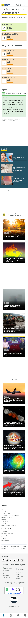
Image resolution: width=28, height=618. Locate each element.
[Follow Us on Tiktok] (14, 560)
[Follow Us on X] (22, 560)
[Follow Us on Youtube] (11, 560)
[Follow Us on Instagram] (7, 560)
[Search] (17, 5)
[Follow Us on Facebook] (3, 560)
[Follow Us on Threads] (18, 560)
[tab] (3, 93)
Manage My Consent (6, 517)
